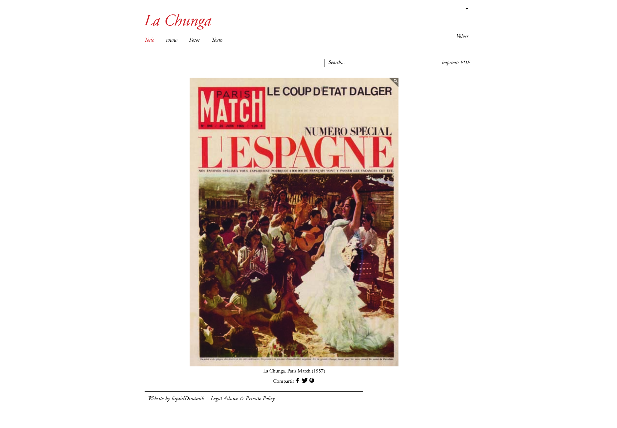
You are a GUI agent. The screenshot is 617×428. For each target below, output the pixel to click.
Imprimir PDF (456, 62)
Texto (216, 40)
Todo (149, 40)
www (171, 40)
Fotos (194, 40)
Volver (462, 36)
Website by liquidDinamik (176, 399)
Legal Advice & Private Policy (242, 399)
